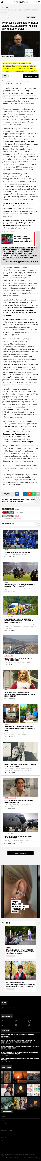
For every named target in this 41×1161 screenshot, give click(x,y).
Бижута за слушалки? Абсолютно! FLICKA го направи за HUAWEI (20, 906)
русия (23, 499)
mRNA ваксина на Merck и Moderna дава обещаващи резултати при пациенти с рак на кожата (20, 1047)
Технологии (5, 1134)
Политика (4, 1123)
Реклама (17, 1157)
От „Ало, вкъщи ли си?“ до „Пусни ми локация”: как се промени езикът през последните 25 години (20, 952)
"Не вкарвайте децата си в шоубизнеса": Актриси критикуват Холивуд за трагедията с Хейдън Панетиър (19, 694)
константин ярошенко (16, 501)
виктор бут (5, 501)
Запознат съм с (16, 82)
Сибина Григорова (6, 1008)
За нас (4, 1003)
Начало (8, 1157)
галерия (3, 1116)
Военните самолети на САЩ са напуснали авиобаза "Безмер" (18, 837)
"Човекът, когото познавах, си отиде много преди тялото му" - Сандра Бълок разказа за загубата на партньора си (18, 1041)
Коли (2, 1141)
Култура (3, 1137)
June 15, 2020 (33, 262)
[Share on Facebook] (17, 494)
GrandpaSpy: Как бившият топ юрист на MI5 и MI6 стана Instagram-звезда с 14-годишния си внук (19, 728)
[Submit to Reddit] (29, 494)
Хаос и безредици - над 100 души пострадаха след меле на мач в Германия (19, 586)
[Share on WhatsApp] (34, 494)
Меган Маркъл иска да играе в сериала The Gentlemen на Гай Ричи (18, 801)
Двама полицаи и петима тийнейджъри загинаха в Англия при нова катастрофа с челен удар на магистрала (18, 621)
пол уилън (5, 499)
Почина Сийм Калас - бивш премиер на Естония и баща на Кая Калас (20, 765)
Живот (3, 1120)
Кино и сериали (6, 1130)
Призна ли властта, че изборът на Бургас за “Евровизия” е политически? (17, 1035)
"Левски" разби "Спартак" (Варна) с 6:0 (17, 552)
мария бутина (30, 499)
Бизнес (3, 1127)
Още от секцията (20, 853)
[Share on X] (21, 494)
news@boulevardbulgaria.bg (24, 1012)
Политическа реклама (30, 1157)
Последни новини (8, 524)
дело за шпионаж (14, 499)
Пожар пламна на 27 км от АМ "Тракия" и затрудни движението (18, 659)
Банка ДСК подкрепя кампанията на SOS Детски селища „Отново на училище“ (20, 986)
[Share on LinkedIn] (25, 494)
